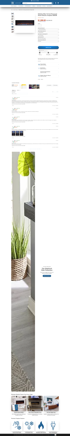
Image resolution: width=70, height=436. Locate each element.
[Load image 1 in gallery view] (12, 14)
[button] (56, 105)
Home (12, 9)
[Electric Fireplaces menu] (16, 6)
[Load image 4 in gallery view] (12, 21)
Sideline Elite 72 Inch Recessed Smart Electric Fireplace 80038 (18, 112)
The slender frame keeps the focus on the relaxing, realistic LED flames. (35, 415)
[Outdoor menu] (35, 6)
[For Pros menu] (45, 6)
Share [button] (13, 105)
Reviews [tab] (13, 90)
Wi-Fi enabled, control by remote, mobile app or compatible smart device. (19, 415)
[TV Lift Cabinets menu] (23, 6)
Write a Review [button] (55, 85)
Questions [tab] (18, 90)
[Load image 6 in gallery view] (12, 27)
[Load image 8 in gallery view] (12, 32)
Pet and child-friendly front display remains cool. (17, 435)
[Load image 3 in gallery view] (12, 19)
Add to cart (48, 47)
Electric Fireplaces (15, 9)
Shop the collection (47, 275)
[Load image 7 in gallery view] (12, 29)
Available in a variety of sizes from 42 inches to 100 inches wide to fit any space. (51, 415)
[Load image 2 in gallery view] (12, 16)
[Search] (52, 3)
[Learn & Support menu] (52, 6)
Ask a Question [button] (49, 85)
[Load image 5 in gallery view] (12, 24)
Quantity (39, 23)
